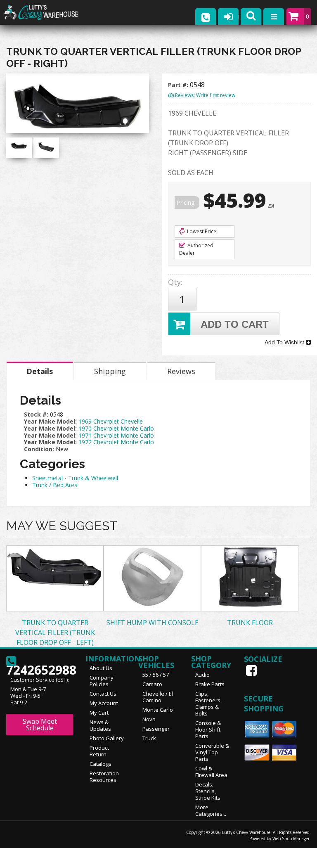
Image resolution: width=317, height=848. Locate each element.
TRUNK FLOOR (250, 622)
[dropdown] (273, 16)
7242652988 (39, 667)
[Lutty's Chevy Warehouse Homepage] (49, 13)
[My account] (228, 16)
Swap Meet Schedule (40, 724)
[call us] (205, 16)
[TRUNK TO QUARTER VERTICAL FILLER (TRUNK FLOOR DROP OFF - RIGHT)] (78, 105)
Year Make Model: (50, 421)
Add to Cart (235, 324)
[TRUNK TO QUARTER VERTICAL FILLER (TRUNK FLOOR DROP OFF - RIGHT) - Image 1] (19, 145)
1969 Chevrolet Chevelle (110, 421)
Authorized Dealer (196, 249)
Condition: (39, 449)
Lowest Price (201, 231)
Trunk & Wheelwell (93, 478)
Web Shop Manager (291, 838)
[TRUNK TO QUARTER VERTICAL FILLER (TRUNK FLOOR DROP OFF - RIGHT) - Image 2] (46, 147)
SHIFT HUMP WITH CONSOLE (152, 622)
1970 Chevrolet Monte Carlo (116, 428)
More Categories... (210, 810)
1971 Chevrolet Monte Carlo (116, 435)
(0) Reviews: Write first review (201, 95)
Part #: (179, 85)
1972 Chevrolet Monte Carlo (116, 442)
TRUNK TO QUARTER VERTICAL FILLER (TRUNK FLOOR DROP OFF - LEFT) (55, 632)
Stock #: (37, 414)
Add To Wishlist (285, 342)
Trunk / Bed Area (55, 485)
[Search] (251, 16)
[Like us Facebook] (252, 670)
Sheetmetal (47, 478)
